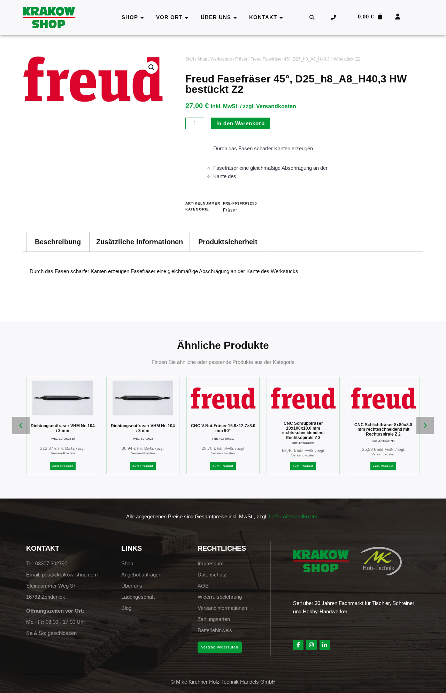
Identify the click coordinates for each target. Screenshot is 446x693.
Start (189, 59)
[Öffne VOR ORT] (187, 17)
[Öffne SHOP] (142, 17)
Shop (202, 59)
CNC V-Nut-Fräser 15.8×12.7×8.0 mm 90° (223, 428)
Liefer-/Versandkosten (293, 516)
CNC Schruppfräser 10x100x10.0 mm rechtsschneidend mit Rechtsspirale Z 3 (303, 430)
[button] (151, 67)
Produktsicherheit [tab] (227, 242)
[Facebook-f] (298, 645)
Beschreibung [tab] (58, 242)
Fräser (241, 59)
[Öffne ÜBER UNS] (235, 17)
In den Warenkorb (240, 123)
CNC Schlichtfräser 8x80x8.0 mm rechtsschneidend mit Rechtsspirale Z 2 (383, 429)
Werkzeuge (221, 59)
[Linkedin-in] (325, 645)
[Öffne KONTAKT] (281, 17)
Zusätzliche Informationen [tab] (139, 242)
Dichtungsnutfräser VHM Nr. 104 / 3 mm (63, 428)
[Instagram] (311, 645)
